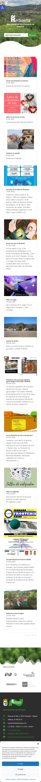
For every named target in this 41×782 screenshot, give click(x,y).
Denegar (20, 769)
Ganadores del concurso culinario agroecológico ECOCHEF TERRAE (18, 380)
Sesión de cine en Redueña (15, 243)
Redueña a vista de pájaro (15, 613)
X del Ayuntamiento (14, 730)
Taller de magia (11, 300)
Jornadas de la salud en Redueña (17, 189)
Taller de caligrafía (12, 491)
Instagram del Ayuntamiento (18, 734)
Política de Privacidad (22, 779)
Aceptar (20, 764)
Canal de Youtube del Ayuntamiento (21, 737)
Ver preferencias (20, 774)
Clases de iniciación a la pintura (17, 81)
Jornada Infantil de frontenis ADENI (18, 559)
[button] (2, 7)
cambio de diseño (12, 341)
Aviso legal (32, 779)
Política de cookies (11, 779)
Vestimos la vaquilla (13, 153)
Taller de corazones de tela (15, 117)
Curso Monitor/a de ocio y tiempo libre (19, 435)
